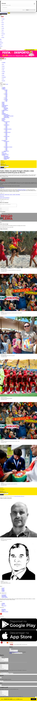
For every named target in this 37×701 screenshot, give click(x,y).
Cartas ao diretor (6, 116)
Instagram (3, 589)
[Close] (1, 178)
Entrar (1, 84)
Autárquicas (5, 89)
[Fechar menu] (5, 58)
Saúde (3, 102)
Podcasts (3, 118)
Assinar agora (2, 187)
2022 (6, 96)
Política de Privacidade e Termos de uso (19, 496)
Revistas (3, 120)
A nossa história (4, 594)
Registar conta (11, 673)
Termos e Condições (7, 157)
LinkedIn (3, 590)
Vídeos (3, 112)
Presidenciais (6, 99)
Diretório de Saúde (6, 136)
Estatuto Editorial (6, 158)
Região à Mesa (4, 106)
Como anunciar (4, 153)
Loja (2, 152)
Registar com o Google (4, 673)
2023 (6, 128)
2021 (6, 91)
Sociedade (3, 87)
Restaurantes (6, 107)
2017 (6, 92)
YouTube (3, 591)
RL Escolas (3, 119)
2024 (6, 95)
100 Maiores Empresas (7, 132)
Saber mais (1, 163)
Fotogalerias (4, 113)
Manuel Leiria (2, 196)
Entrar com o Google (19, 653)
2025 (6, 90)
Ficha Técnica (6, 156)
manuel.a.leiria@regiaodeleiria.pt (4, 197)
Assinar (7, 84)
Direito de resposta (6, 117)
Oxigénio (5, 109)
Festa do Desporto (6, 141)
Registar (4, 84)
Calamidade (4, 88)
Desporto (3, 103)
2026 (6, 100)
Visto (3, 111)
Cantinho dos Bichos (5, 110)
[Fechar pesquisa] (34, 4)
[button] (18, 39)
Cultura (3, 104)
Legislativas (5, 93)
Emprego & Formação (5, 154)
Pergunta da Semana (5, 105)
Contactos (5, 159)
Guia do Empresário (7, 121)
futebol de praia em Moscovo (22, 189)
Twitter (3, 588)
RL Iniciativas (4, 140)
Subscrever (2, 167)
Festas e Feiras (6, 108)
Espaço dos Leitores (5, 114)
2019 (6, 97)
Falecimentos (4, 151)
